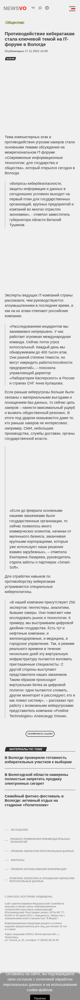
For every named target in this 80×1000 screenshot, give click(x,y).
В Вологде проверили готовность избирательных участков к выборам (38, 760)
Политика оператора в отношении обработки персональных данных (41, 880)
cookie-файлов (39, 990)
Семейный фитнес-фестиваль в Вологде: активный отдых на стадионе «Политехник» (34, 800)
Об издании (19, 829)
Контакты (17, 860)
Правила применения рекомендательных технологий (40, 840)
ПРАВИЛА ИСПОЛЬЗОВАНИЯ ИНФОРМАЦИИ (38, 869)
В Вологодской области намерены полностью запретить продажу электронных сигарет (36, 779)
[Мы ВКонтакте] (33, 8)
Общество (14, 23)
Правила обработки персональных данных (42, 851)
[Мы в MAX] (40, 8)
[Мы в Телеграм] (47, 8)
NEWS (14, 7)
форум (10, 59)
